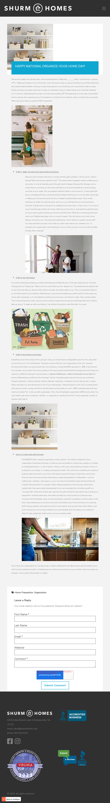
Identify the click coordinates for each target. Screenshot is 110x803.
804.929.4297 (21, 733)
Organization (40, 592)
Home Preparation (24, 592)
